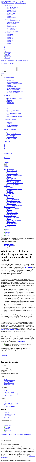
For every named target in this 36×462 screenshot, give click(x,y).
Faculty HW (10, 35)
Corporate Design (12, 137)
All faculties (10, 34)
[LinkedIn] (7, 58)
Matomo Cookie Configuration (11, 444)
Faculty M (10, 37)
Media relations (11, 135)
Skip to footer (20, 1)
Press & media (11, 13)
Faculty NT (10, 40)
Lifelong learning (11, 28)
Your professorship (9, 77)
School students (11, 11)
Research (9, 122)
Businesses (10, 14)
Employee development (13, 110)
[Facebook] (7, 52)
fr (4, 49)
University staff (11, 17)
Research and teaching (10, 119)
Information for (9, 5)
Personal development (10, 129)
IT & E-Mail (10, 103)
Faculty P (9, 41)
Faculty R (10, 43)
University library (12, 126)
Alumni (9, 16)
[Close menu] (1, 75)
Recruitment (10, 108)
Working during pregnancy (14, 113)
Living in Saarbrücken (13, 92)
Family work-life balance (14, 134)
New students (11, 8)
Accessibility (19, 434)
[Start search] (17, 68)
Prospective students (12, 7)
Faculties (7, 32)
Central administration (13, 89)
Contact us (7, 141)
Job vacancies (11, 29)
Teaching (9, 123)
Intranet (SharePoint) (12, 31)
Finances (9, 100)
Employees (7, 105)
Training (9, 132)
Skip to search (12, 1)
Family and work (11, 86)
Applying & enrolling (13, 22)
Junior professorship (12, 82)
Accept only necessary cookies (22, 460)
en (4, 47)
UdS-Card (10, 101)
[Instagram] (7, 56)
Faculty (9, 85)
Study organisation (12, 23)
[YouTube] (7, 53)
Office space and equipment (14, 98)
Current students (11, 10)
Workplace (7, 95)
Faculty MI (10, 38)
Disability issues (11, 114)
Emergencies (27, 434)
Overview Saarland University (15, 91)
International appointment (14, 88)
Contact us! (4, 355)
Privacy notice (12, 434)
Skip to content (5, 1)
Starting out (10, 80)
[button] (3, 71)
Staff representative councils (14, 116)
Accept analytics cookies (7, 460)
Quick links (8, 19)
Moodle (9, 25)
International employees (13, 111)
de (4, 46)
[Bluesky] (7, 55)
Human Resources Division (14, 83)
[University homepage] (13, 3)
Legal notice (4, 434)
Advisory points (11, 138)
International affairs (12, 125)
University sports (11, 26)
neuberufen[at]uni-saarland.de (8, 353)
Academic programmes (13, 20)
